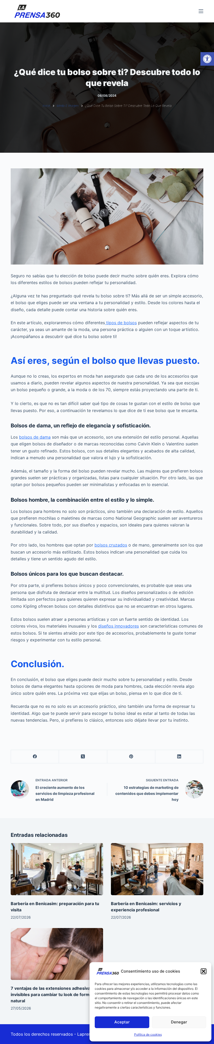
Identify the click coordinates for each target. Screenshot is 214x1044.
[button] (207, 59)
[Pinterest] (131, 756)
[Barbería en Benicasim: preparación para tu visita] (57, 869)
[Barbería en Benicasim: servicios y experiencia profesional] (157, 869)
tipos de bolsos (121, 322)
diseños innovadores (118, 626)
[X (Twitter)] (83, 756)
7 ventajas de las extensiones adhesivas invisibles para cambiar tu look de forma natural (52, 994)
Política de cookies (148, 1034)
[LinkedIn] (179, 756)
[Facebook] (35, 756)
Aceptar (122, 1022)
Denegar (179, 1022)
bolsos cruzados (110, 545)
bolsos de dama (35, 437)
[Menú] (201, 11)
